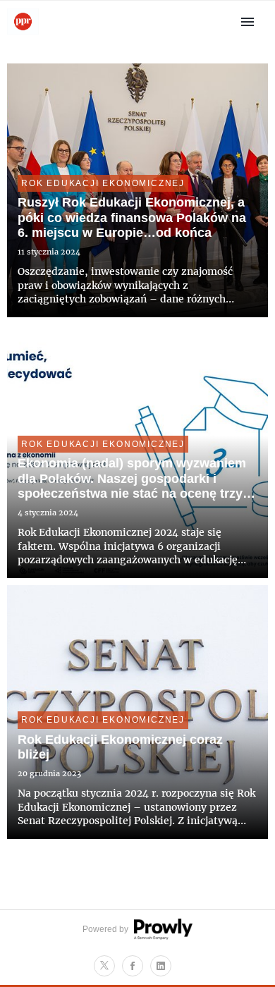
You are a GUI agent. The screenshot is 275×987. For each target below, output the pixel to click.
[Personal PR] (23, 33)
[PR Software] (161, 937)
